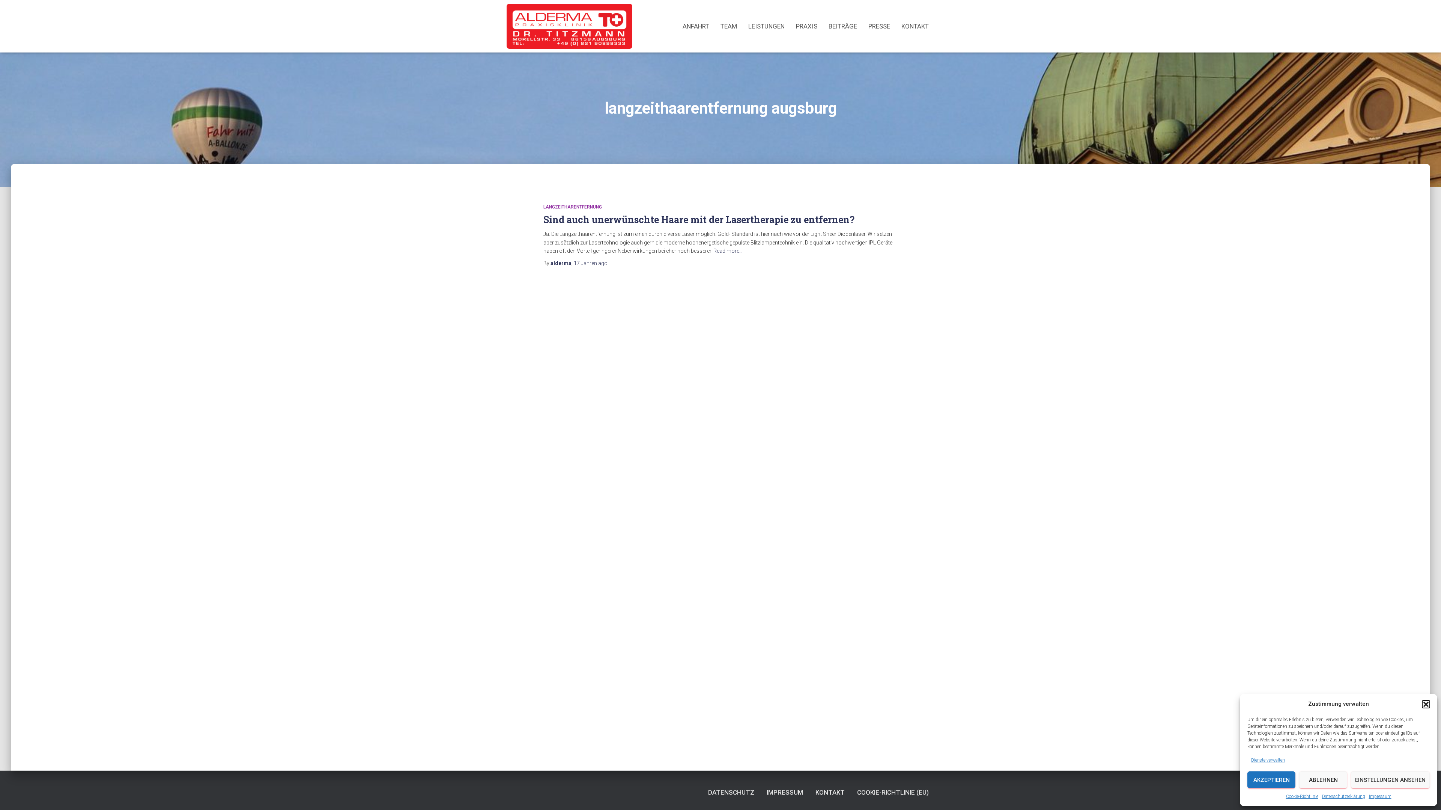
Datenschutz (731, 792)
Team (728, 26)
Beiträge (843, 26)
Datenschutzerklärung (1343, 796)
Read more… (728, 251)
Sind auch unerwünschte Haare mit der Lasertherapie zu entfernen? (698, 219)
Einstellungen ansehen (1390, 780)
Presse (879, 26)
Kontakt (915, 26)
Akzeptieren (1271, 780)
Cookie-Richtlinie (1302, 796)
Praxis (806, 26)
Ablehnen (1323, 780)
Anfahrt (696, 26)
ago (591, 263)
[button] (1426, 704)
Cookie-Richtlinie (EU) (893, 792)
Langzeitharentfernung (572, 207)
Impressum (1380, 796)
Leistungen (766, 26)
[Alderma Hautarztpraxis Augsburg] (569, 26)
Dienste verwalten (1268, 760)
